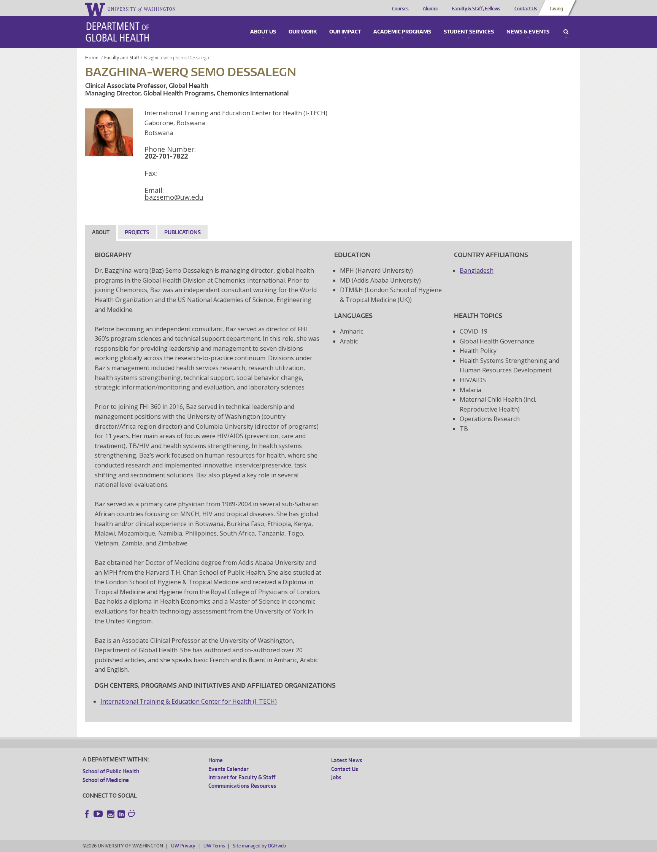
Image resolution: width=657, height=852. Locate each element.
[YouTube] (99, 814)
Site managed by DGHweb (259, 846)
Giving (556, 8)
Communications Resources (242, 785)
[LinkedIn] (121, 814)
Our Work (303, 32)
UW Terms (214, 846)
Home (91, 57)
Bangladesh (477, 270)
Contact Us (525, 8)
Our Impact (345, 32)
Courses (400, 8)
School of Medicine (106, 780)
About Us (263, 32)
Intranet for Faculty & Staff (241, 777)
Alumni (430, 8)
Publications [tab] (182, 232)
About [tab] (101, 232)
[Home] (117, 32)
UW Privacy (183, 846)
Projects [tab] (137, 232)
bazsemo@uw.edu (173, 197)
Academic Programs (402, 32)
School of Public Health (111, 771)
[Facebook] (87, 814)
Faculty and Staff (121, 57)
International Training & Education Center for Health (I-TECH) (188, 701)
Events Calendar (228, 769)
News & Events (527, 32)
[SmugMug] (132, 814)
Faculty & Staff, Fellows (476, 8)
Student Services (469, 32)
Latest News (346, 760)
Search (566, 32)
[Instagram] (110, 814)
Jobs (336, 777)
